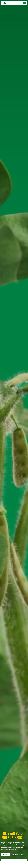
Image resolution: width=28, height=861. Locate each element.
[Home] (4, 3)
